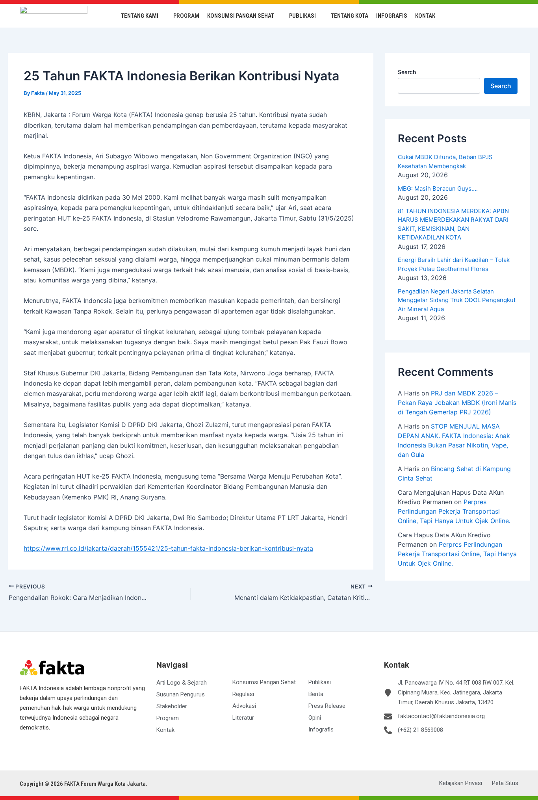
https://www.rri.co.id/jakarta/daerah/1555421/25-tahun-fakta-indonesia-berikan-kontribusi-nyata (168, 548)
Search (407, 72)
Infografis (391, 15)
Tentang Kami (139, 15)
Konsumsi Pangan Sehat (240, 15)
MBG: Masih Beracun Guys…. (438, 188)
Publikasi (302, 15)
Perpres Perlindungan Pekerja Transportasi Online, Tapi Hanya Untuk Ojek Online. (454, 511)
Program (186, 15)
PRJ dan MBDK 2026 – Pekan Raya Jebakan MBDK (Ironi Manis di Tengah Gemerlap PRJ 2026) (457, 402)
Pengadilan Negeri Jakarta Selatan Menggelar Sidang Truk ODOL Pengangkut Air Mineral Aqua (457, 300)
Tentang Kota (349, 15)
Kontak (425, 15)
